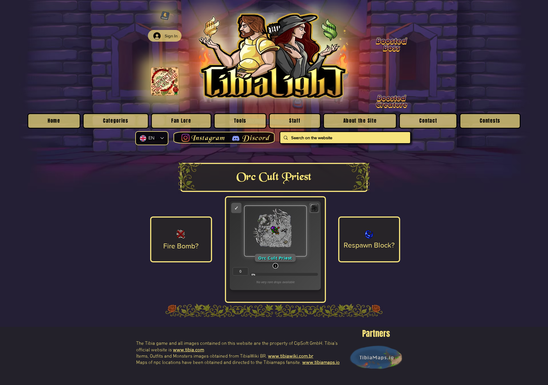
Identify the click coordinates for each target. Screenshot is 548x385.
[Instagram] (186, 138)
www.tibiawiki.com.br (290, 356)
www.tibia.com (188, 350)
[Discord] (236, 138)
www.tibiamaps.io (321, 363)
